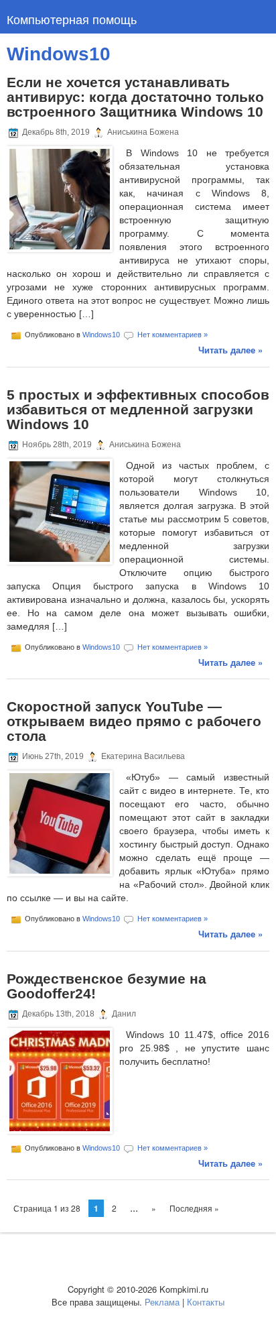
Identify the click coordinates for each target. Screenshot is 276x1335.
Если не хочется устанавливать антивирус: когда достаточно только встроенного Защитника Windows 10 (135, 96)
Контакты (205, 1301)
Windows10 (101, 335)
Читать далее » (230, 349)
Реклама (162, 1301)
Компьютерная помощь (72, 18)
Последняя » (194, 1208)
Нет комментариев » (172, 335)
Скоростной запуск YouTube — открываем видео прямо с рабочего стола (134, 721)
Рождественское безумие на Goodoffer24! (106, 986)
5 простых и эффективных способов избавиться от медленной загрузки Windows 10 (138, 409)
